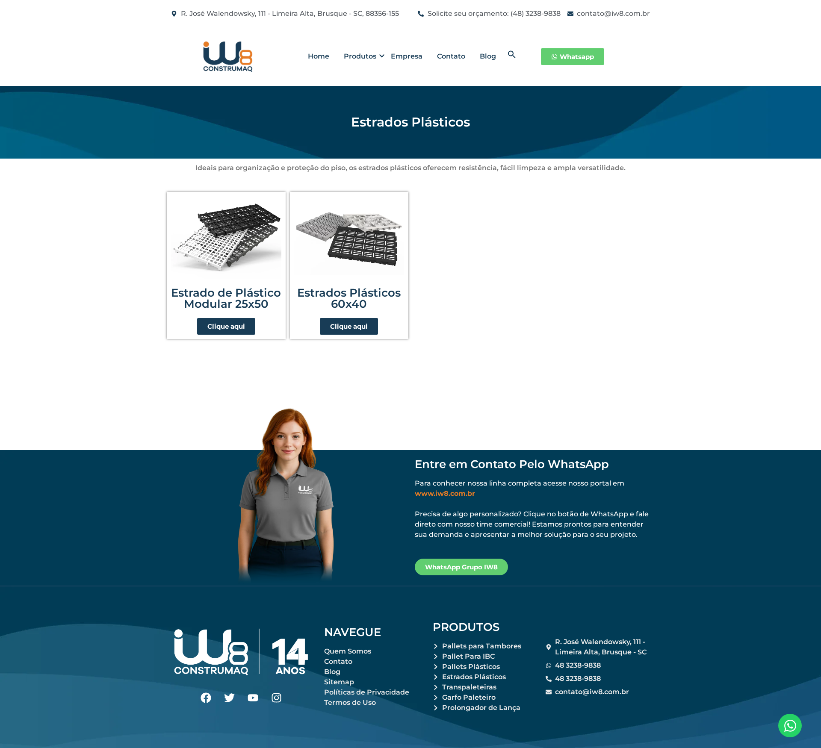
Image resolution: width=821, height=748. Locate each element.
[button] (512, 56)
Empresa (406, 56)
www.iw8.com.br (445, 493)
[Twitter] (229, 697)
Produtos (360, 56)
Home (318, 56)
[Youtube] (252, 697)
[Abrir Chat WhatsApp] (790, 725)
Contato (451, 56)
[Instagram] (276, 697)
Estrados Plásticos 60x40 (349, 298)
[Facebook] (205, 697)
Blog (488, 56)
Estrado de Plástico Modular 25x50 (226, 298)
